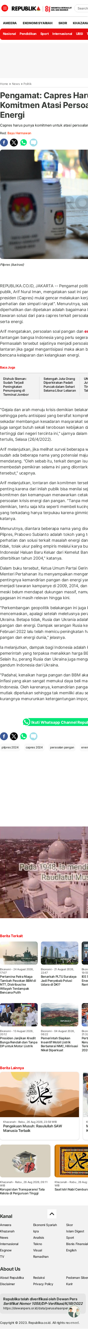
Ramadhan (41, 1256)
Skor (69, 1225)
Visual (37, 1250)
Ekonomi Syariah (38, 23)
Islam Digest (75, 1231)
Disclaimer (7, 1284)
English (71, 1250)
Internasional (62, 34)
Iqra (36, 1231)
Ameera (5, 1225)
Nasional (9, 34)
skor (62, 23)
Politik (27, 84)
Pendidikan (28, 34)
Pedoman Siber (77, 1277)
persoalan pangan (62, 747)
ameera (10, 23)
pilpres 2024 (10, 747)
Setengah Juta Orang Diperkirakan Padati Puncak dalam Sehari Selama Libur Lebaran (60, 385)
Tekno (37, 1244)
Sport (44, 34)
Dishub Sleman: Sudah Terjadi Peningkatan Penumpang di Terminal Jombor (16, 386)
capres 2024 (34, 747)
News (16, 84)
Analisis (38, 1237)
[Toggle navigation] (4, 8)
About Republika (12, 1277)
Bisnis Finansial (77, 1244)
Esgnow (6, 1250)
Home (4, 84)
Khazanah (7, 1231)
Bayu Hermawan (19, 133)
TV (2, 1256)
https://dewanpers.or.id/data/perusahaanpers (36, 1308)
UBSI (79, 34)
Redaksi (39, 1277)
